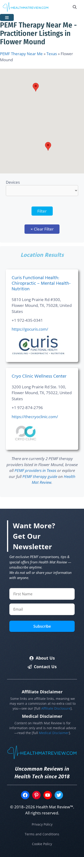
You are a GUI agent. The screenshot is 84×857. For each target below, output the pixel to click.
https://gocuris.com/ (30, 329)
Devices (13, 182)
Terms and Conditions (42, 834)
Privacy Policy (42, 824)
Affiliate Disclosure (55, 708)
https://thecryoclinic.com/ (35, 416)
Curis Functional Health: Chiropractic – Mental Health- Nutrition (41, 283)
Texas (51, 53)
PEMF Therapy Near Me (21, 53)
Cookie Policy (42, 844)
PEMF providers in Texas (35, 470)
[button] (36, 87)
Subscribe (42, 626)
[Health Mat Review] (25, 7)
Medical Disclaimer (54, 733)
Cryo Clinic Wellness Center (39, 376)
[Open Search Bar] (74, 7)
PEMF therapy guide (39, 476)
